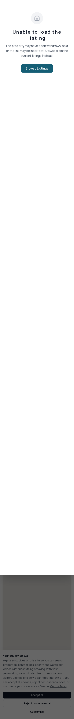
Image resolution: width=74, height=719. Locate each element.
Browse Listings (37, 68)
